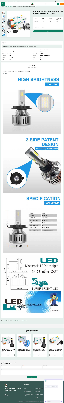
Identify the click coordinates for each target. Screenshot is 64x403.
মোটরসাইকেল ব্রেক (38, 391)
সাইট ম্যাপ (37, 397)
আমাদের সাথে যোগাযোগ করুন (39, 394)
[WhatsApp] (8, 395)
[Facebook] (55, 1)
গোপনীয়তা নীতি (37, 395)
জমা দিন (32, 377)
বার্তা (1, 369)
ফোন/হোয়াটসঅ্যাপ (45, 365)
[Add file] (45, 401)
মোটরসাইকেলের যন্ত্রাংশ (28, 391)
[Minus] (61, 381)
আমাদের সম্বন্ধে (38, 392)
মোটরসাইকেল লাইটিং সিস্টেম (8, 6)
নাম (1, 365)
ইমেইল (23, 365)
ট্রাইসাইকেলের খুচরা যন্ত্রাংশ (28, 392)
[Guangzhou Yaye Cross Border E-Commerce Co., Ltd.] (32, 4)
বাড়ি (1, 6)
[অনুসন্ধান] (58, 4)
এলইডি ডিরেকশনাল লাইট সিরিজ (39, 388)
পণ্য (3, 6)
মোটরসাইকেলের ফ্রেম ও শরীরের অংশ (29, 395)
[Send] (61, 401)
